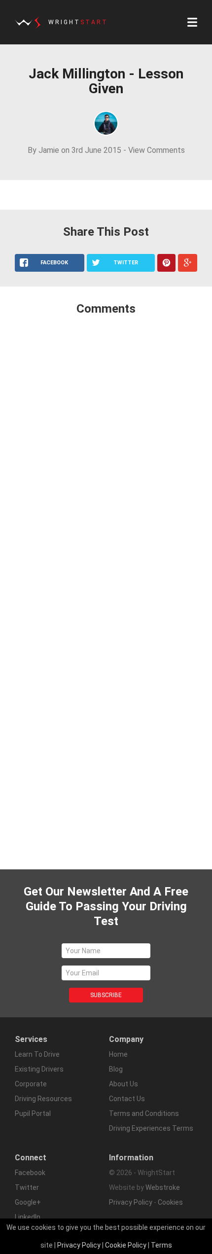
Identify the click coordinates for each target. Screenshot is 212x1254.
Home (118, 1054)
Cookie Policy (125, 1245)
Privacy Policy (130, 1202)
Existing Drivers (39, 1069)
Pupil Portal (33, 1113)
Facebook (30, 1173)
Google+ (28, 1202)
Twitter (27, 1187)
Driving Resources (43, 1099)
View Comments (156, 150)
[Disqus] (106, 454)
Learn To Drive (37, 1054)
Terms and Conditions (144, 1113)
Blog (116, 1069)
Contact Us (127, 1099)
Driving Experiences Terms (151, 1128)
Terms (161, 1245)
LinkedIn (27, 1217)
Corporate (31, 1084)
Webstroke (162, 1187)
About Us (123, 1084)
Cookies (170, 1202)
